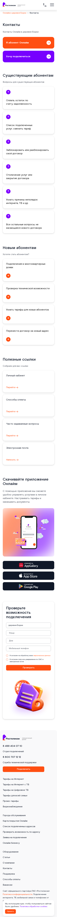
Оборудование (11, 851)
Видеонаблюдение (13, 806)
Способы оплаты (11, 879)
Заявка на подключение (15, 837)
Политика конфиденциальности (17, 894)
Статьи (6, 857)
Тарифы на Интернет (13, 779)
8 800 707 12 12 (12, 757)
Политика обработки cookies (33, 906)
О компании (9, 862)
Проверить (28, 667)
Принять (10, 911)
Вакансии (7, 885)
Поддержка (9, 873)
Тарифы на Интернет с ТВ (16, 784)
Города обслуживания (14, 815)
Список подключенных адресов (19, 826)
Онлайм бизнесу (11, 843)
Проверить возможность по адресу (21, 832)
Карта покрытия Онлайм (15, 821)
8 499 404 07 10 (12, 746)
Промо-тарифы (11, 801)
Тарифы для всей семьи (15, 795)
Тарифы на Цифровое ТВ (15, 790)
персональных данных (41, 656)
